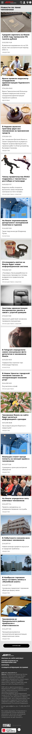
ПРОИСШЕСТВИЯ (8, 389)
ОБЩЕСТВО (6, 52)
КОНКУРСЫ (6, 367)
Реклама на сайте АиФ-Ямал (12, 658)
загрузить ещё (16, 645)
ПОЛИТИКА (6, 236)
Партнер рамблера (17, 725)
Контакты (5, 665)
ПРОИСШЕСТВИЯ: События (11, 194)
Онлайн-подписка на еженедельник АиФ (9, 661)
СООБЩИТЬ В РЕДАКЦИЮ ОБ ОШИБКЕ (14, 667)
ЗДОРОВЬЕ (6, 100)
